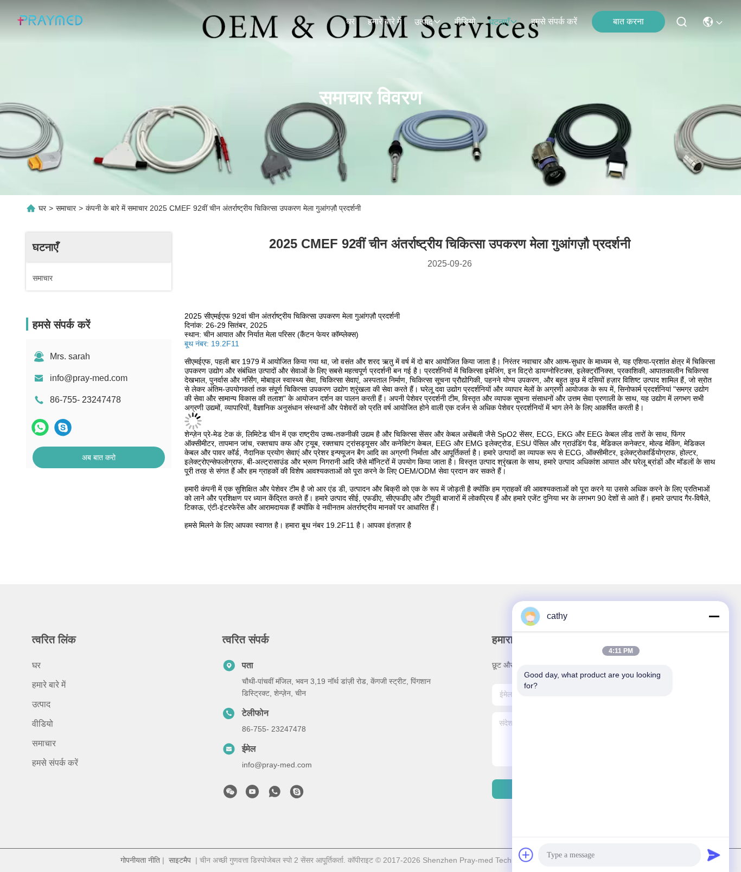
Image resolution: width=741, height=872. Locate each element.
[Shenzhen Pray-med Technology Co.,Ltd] (49, 21)
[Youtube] (252, 794)
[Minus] (713, 616)
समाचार (66, 208)
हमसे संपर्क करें (554, 21)
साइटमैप (180, 860)
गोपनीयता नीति (140, 860)
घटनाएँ (499, 22)
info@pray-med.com (88, 378)
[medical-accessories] (296, 794)
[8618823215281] (274, 794)
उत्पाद (423, 22)
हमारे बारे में (384, 21)
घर (350, 21)
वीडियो (465, 21)
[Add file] (526, 855)
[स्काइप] (63, 427)
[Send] (714, 855)
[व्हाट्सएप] (40, 427)
